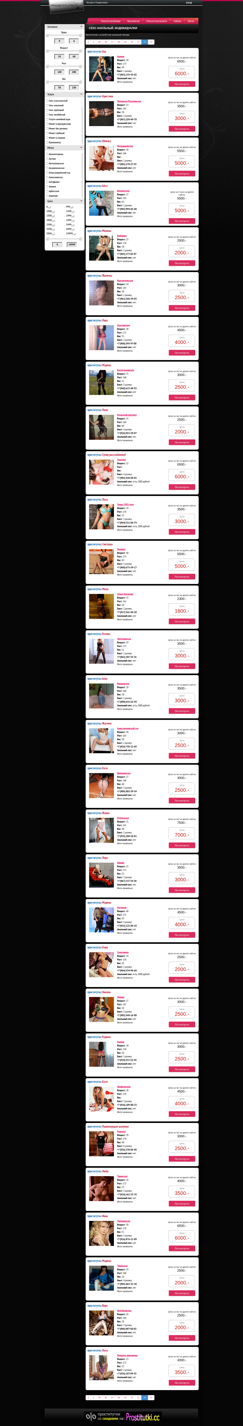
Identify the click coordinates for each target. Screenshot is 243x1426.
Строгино (121, 460)
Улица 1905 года (125, 504)
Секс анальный (56, 105)
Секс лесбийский (57, 115)
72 (144, 42)
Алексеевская (56, 177)
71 (138, 42)
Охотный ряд (123, 325)
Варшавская (123, 683)
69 (125, 42)
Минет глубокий (56, 133)
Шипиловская (123, 773)
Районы (177, 21)
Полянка (121, 549)
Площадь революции (127, 1355)
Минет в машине (57, 138)
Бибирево (122, 236)
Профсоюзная (124, 1087)
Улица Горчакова (125, 594)
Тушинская (122, 1176)
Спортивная (123, 952)
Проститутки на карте (156, 21)
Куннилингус (55, 142)
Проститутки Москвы (111, 21)
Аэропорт (53, 196)
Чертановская (124, 639)
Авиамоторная (56, 154)
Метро (191, 21)
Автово (52, 159)
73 (151, 42)
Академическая (56, 168)
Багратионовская (125, 370)
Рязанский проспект (127, 415)
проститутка (96, 51)
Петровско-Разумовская (129, 101)
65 (99, 42)
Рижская (121, 1131)
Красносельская (125, 280)
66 (106, 42)
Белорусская (123, 191)
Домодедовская (125, 146)
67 (112, 42)
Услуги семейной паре (59, 119)
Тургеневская (123, 1221)
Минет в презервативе (60, 124)
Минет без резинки (58, 128)
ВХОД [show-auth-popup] (189, 3)
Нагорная (121, 907)
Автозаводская (56, 163)
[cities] (98, 2)
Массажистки (133, 21)
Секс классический (58, 101)
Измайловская (124, 1310)
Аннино (52, 186)
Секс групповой (56, 110)
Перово (120, 863)
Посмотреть (182, 84)
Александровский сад (59, 173)
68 (119, 42)
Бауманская (123, 818)
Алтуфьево (54, 182)
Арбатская (54, 191)
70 (132, 42)
